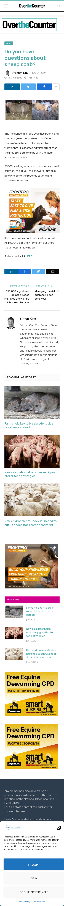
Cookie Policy (24, 901)
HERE (29, 256)
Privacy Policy (38, 901)
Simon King (22, 72)
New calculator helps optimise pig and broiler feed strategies (30, 474)
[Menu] (6, 6)
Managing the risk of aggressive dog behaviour (46, 294)
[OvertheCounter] (32, 6)
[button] (58, 827)
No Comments (14, 77)
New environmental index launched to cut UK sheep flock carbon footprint (30, 523)
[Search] (58, 6)
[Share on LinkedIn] (12, 86)
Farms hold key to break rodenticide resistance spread (28, 425)
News (9, 43)
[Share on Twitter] (28, 86)
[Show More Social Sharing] (56, 86)
